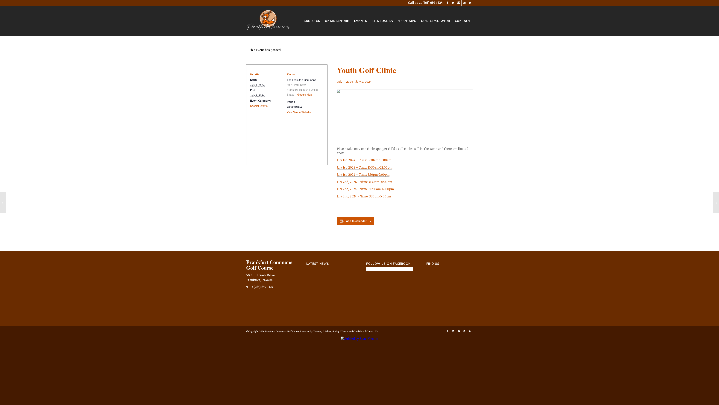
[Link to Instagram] (458, 3)
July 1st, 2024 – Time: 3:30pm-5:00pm (363, 174)
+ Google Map (303, 94)
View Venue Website (299, 112)
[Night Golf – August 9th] (716, 202)
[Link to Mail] (464, 3)
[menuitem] (311, 21)
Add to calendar (356, 221)
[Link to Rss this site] (470, 3)
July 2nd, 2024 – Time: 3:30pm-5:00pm (364, 196)
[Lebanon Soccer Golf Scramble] (3, 202)
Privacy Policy (332, 331)
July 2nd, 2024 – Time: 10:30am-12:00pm (365, 189)
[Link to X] (453, 3)
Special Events (259, 106)
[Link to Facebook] (447, 3)
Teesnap (317, 331)
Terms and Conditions (352, 331)
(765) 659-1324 (432, 2)
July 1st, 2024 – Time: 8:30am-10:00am (364, 160)
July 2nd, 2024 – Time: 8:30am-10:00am (364, 182)
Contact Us (372, 331)
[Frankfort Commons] (268, 21)
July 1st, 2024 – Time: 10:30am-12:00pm (364, 167)
